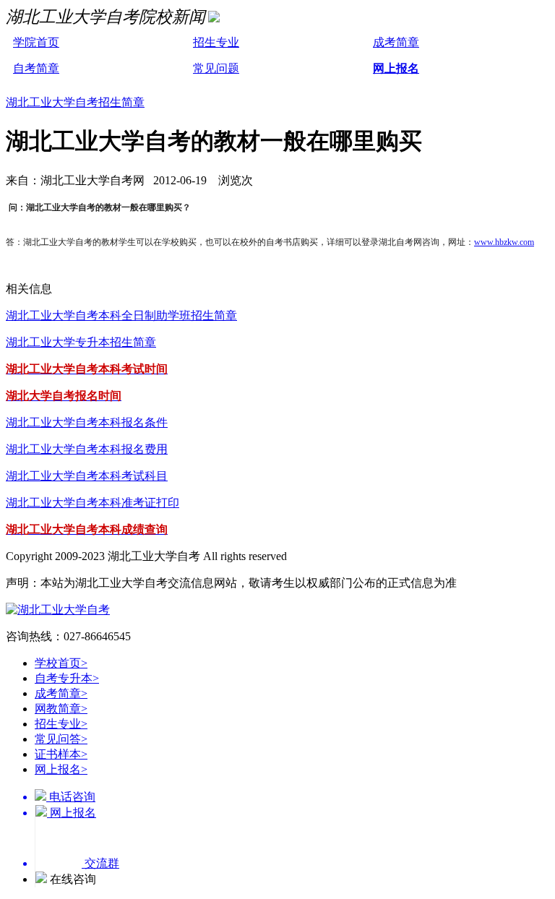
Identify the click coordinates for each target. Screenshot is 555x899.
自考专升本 (67, 678)
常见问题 (216, 68)
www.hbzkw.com (504, 242)
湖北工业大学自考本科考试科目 (87, 476)
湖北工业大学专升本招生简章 (81, 342)
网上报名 (396, 68)
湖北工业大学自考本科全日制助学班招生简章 (121, 315)
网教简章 (61, 708)
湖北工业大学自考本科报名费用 (87, 449)
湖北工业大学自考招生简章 (75, 102)
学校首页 (61, 663)
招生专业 (216, 42)
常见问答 (61, 739)
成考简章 (396, 42)
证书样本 (61, 754)
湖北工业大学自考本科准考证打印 (92, 502)
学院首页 (36, 42)
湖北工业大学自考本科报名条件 (87, 422)
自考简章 (36, 68)
